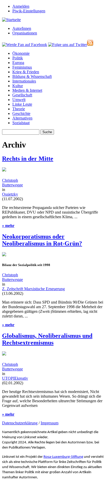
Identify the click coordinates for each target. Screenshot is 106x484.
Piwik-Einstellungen (28, 11)
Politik (17, 58)
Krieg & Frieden (25, 72)
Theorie (18, 109)
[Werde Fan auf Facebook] (24, 44)
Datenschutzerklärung (20, 423)
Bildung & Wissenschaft (32, 76)
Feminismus (22, 67)
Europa (18, 62)
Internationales (24, 81)
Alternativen (22, 118)
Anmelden (20, 6)
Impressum (49, 423)
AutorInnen (21, 28)
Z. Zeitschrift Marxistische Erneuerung (33, 289)
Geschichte (21, 113)
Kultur (17, 86)
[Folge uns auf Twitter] (67, 44)
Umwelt (18, 99)
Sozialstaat (21, 123)
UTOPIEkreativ (15, 378)
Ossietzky (10, 194)
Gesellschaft (22, 95)
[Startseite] (11, 19)
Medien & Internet (27, 90)
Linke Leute (22, 104)
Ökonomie (21, 53)
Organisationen (24, 33)
